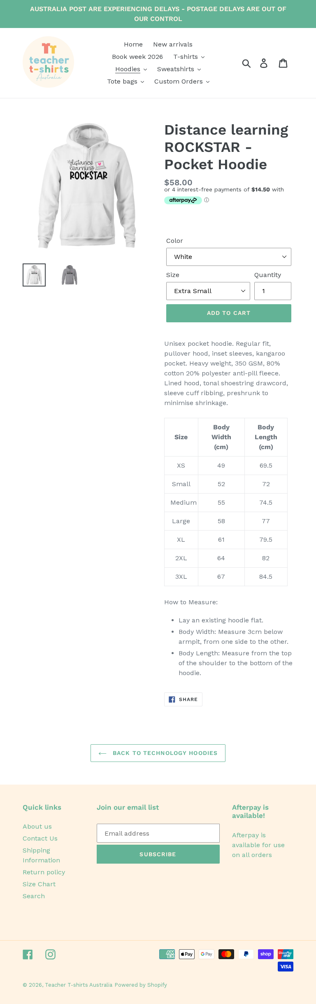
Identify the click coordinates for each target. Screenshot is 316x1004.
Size (172, 275)
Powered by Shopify (140, 985)
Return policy (44, 872)
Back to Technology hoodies (164, 753)
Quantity (267, 275)
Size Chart (39, 884)
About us (37, 826)
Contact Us (40, 838)
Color (174, 241)
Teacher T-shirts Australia (78, 985)
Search (34, 896)
